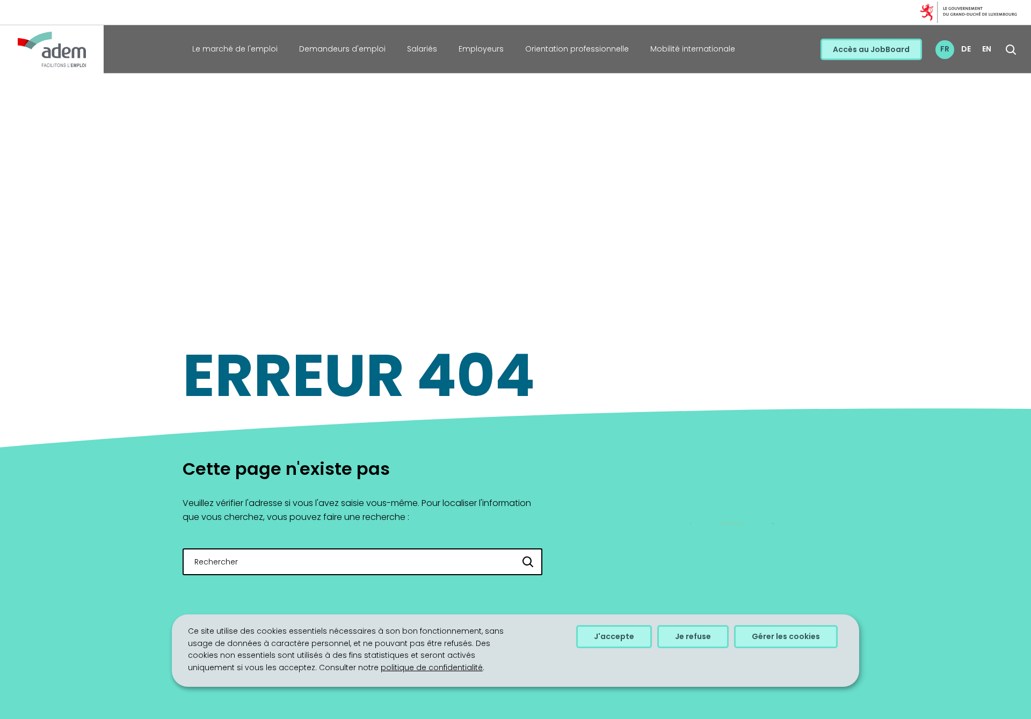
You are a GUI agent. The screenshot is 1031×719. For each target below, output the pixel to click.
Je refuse (693, 636)
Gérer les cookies (786, 636)
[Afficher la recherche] (1010, 49)
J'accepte (614, 636)
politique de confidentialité (432, 667)
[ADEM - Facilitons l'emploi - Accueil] (52, 49)
